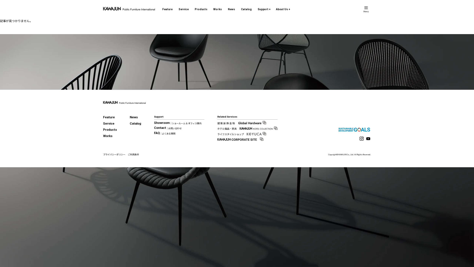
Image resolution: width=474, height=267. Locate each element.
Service (184, 9)
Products (201, 9)
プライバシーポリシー (114, 154)
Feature (167, 9)
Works (217, 9)
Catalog (246, 9)
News (231, 9)
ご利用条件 (133, 154)
